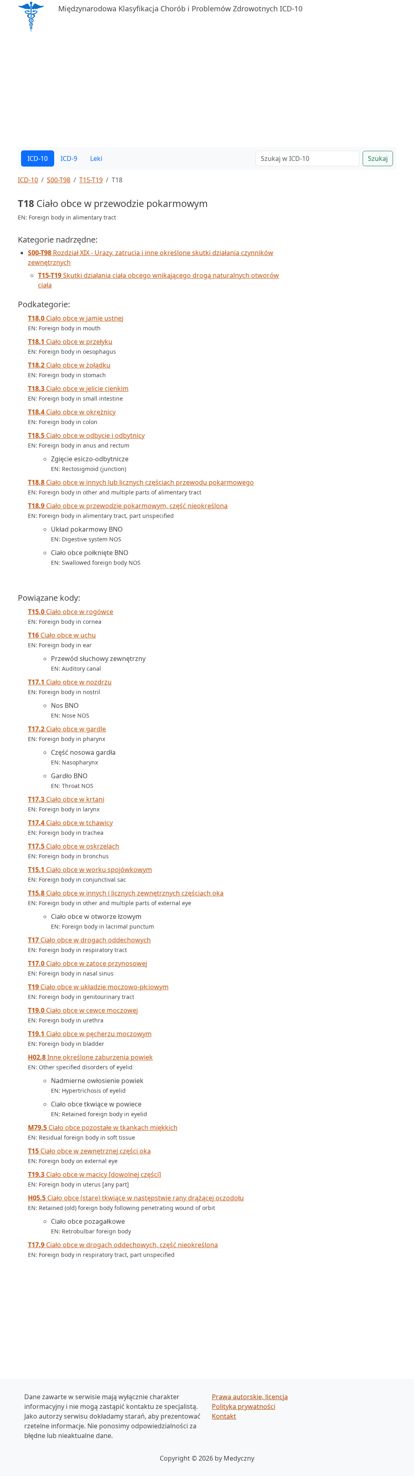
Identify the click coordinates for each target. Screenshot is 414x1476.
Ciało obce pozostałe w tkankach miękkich (102, 1127)
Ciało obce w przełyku (70, 341)
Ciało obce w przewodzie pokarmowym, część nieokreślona (128, 505)
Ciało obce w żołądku (69, 365)
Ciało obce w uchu (62, 635)
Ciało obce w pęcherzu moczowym (90, 1033)
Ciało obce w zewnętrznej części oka (89, 1151)
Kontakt (224, 1416)
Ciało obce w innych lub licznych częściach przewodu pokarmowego (141, 482)
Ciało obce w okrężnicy (72, 412)
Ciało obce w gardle (67, 728)
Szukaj (378, 158)
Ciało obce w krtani (66, 799)
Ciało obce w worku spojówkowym (90, 869)
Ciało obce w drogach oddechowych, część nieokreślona (123, 1244)
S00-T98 (58, 179)
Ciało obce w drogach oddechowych (89, 939)
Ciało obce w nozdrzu (70, 682)
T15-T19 (91, 179)
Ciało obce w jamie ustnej (75, 318)
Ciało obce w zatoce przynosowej (87, 963)
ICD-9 (69, 158)
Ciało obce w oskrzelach (73, 846)
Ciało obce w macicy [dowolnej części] (94, 1174)
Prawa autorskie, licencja (250, 1396)
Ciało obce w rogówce (70, 611)
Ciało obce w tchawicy (70, 822)
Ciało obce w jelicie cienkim (78, 388)
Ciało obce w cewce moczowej (83, 1010)
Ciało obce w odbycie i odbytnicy (86, 435)
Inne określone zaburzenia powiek (90, 1057)
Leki (96, 158)
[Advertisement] (207, 90)
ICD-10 (37, 158)
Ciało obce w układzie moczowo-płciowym (98, 986)
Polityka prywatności (243, 1406)
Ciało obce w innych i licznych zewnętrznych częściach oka (126, 893)
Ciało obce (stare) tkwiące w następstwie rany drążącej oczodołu (136, 1197)
